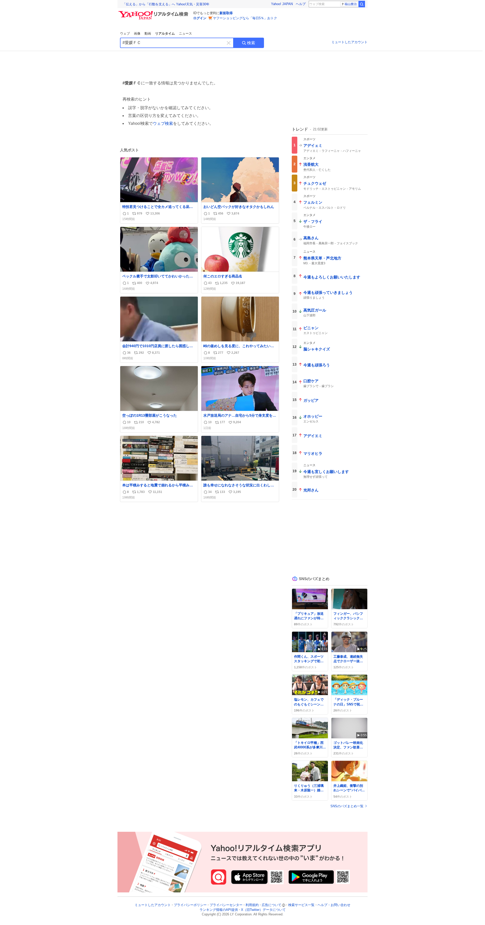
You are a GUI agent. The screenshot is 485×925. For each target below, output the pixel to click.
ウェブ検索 (163, 123)
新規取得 (226, 13)
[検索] (361, 4)
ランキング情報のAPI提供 (219, 910)
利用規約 (252, 905)
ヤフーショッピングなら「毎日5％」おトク (245, 18)
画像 (137, 33)
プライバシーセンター (226, 905)
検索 (251, 43)
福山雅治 (351, 4)
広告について (271, 905)
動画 (147, 33)
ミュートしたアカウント (349, 42)
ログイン (199, 18)
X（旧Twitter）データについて (263, 910)
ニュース (185, 33)
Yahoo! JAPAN (282, 4)
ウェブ (125, 33)
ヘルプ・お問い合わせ (334, 905)
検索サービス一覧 (301, 905)
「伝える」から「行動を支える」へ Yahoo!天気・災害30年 (166, 4)
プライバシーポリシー (190, 905)
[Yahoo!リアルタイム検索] (154, 12)
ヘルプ (301, 4)
